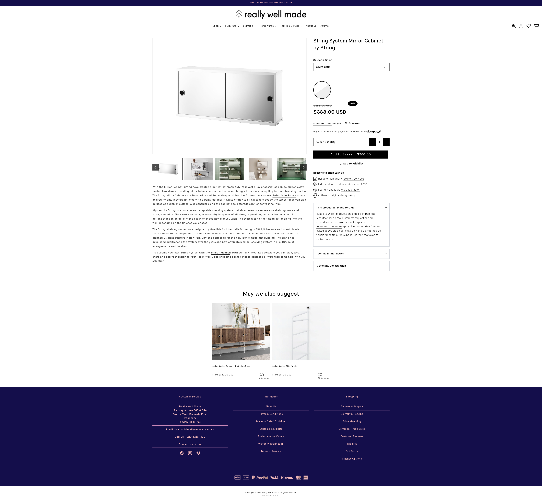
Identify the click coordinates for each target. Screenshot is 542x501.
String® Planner (220, 252)
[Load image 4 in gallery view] (260, 169)
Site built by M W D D (271, 495)
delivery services (354, 178)
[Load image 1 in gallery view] (167, 169)
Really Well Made (269, 493)
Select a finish (322, 60)
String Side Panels (284, 195)
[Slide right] (303, 167)
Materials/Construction (331, 265)
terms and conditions (329, 226)
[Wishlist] (528, 26)
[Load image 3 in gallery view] (229, 169)
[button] (217, 26)
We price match (350, 189)
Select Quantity (326, 142)
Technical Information (330, 253)
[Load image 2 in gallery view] (198, 169)
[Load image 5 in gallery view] (291, 169)
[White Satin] (322, 90)
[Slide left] (155, 167)
